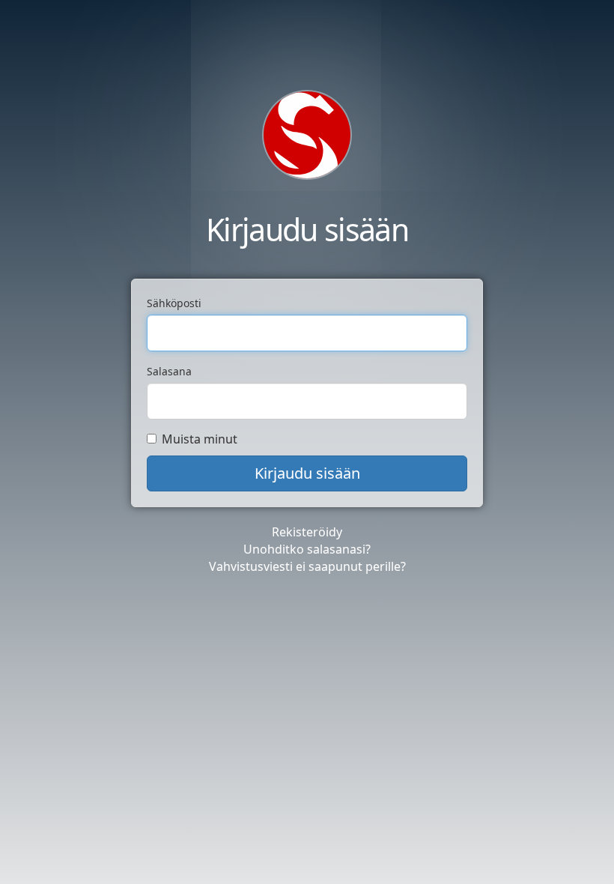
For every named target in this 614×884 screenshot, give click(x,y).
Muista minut (199, 439)
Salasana (169, 371)
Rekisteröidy (307, 532)
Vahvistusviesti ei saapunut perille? (307, 566)
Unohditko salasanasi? (307, 549)
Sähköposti (174, 303)
